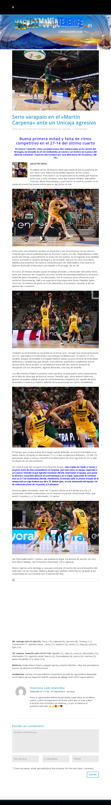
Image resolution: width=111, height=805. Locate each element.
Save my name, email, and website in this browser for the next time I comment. (54, 768)
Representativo (49, 128)
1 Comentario (80, 128)
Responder (70, 692)
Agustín (66, 128)
